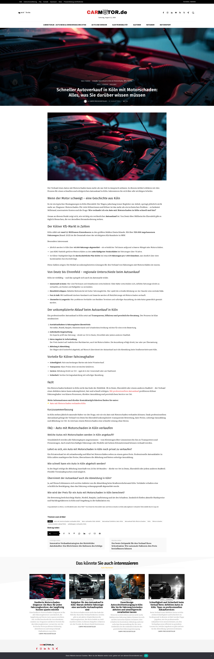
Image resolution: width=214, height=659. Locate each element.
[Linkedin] (171, 12)
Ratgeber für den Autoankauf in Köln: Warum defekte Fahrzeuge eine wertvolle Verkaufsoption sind (87, 606)
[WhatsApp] (79, 533)
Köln (149, 521)
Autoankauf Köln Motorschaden (135, 521)
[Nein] (211, 656)
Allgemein (126, 599)
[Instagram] (167, 12)
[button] (193, 12)
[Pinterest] (74, 533)
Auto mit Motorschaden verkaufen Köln (68, 403)
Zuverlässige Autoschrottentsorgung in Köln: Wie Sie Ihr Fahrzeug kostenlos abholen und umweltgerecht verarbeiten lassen (127, 607)
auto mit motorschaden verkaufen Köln (67, 521)
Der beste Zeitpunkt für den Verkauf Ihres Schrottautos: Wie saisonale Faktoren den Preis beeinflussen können (134, 546)
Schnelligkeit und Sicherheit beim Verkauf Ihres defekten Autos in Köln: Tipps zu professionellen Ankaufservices (166, 606)
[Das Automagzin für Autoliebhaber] (107, 12)
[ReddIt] (89, 533)
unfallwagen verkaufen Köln (77, 524)
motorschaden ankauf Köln (57, 524)
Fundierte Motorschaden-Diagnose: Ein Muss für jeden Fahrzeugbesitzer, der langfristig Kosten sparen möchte (47, 606)
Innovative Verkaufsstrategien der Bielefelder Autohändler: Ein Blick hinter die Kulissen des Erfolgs (76, 544)
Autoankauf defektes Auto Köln (112, 521)
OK (146, 655)
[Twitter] (184, 12)
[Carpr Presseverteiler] (85, 101)
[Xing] (188, 12)
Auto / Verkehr (85, 81)
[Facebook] (163, 12)
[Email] (94, 533)
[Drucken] (100, 533)
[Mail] (175, 12)
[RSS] (179, 12)
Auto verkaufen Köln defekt (91, 521)
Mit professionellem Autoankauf (124, 391)
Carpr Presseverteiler (98, 101)
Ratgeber (113, 84)
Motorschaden (157, 521)
